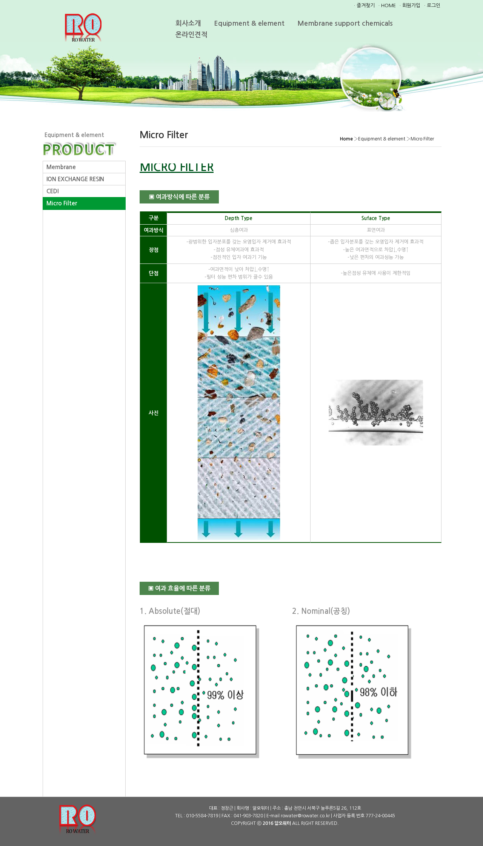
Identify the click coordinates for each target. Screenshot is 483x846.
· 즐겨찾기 (364, 5)
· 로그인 (432, 5)
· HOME (387, 5)
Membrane (61, 167)
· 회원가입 (410, 5)
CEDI (52, 191)
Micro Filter (61, 203)
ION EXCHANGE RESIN (75, 179)
